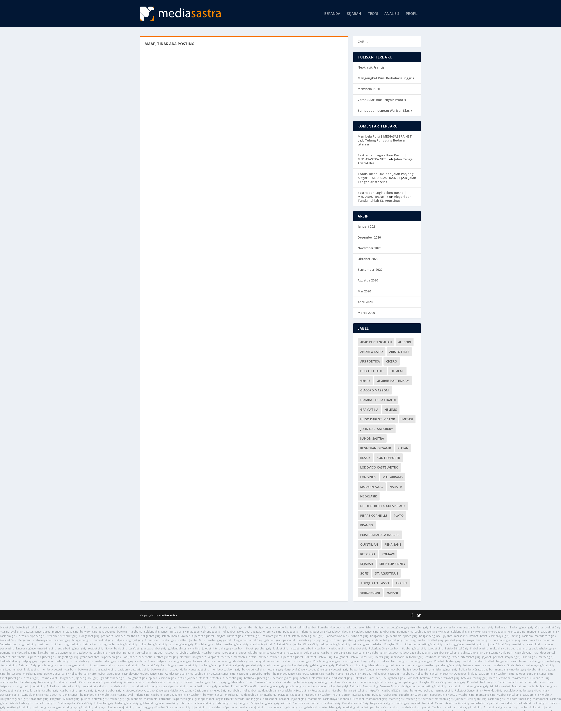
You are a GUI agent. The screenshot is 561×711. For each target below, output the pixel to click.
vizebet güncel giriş (509, 695)
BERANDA (332, 14)
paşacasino (7, 648)
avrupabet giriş (408, 682)
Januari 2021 (367, 226)
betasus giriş (31, 678)
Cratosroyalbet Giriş (547, 627)
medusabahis (466, 627)
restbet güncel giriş (397, 627)
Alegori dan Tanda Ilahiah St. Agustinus (385, 199)
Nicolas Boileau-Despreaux (382, 506)
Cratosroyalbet (483, 669)
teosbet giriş (9, 665)
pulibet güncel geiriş (231, 665)
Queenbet (460, 674)
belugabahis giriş (394, 678)
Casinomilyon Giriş (337, 636)
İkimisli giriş (529, 657)
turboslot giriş (359, 636)
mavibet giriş (518, 669)
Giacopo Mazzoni (374, 390)
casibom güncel (272, 636)
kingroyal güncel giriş (80, 707)
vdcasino (187, 690)
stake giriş (72, 631)
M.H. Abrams (392, 477)
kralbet (185, 636)
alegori (404, 342)
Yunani (392, 593)
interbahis (270, 695)
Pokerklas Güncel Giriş (368, 678)
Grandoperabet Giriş (355, 703)
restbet (451, 627)
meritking (235, 627)
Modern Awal (371, 487)
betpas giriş (7, 686)
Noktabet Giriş (321, 678)
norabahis (234, 690)
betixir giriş (382, 657)
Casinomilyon (350, 682)
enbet (242, 652)
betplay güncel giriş (470, 707)
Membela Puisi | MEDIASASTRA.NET (385, 136)
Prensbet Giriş (516, 631)
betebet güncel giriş (12, 690)
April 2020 (365, 302)
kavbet (335, 627)
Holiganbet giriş (89, 636)
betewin (184, 627)
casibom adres (531, 640)
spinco (549, 644)
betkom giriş (488, 682)
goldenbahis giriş (461, 631)
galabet (269, 640)
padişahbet (270, 699)
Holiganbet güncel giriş (14, 699)
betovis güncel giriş (28, 627)
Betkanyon (501, 627)
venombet (273, 661)
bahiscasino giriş (471, 652)
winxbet (444, 631)
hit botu (93, 665)
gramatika (369, 409)
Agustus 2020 (368, 280)
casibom (527, 636)
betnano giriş (182, 707)
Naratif (395, 487)
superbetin (18, 657)
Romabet (412, 678)
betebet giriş (168, 640)
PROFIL (411, 14)
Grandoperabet (343, 640)
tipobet (366, 674)
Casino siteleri (444, 703)
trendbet (53, 636)
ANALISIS (391, 14)
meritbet (248, 627)
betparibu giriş (140, 669)
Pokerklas (53, 686)
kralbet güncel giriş (272, 686)
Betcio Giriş (177, 631)
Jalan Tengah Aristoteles (387, 180)
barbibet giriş (63, 661)
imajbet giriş (438, 627)
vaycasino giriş (276, 652)
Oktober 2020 (368, 259)
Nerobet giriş (497, 631)
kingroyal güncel (26, 648)
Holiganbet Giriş (79, 674)
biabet (175, 690)
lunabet (17, 669)
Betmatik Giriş (27, 665)
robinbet (56, 644)
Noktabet (243, 631)
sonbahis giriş (342, 652)
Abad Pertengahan (376, 342)
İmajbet (260, 661)
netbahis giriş (275, 669)
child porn (507, 652)
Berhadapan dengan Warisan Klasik (385, 110)
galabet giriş (293, 707)
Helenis (391, 409)
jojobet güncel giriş (151, 674)
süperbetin (307, 648)
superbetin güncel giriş (428, 644)
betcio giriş (45, 682)
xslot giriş (211, 686)
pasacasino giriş (106, 669)
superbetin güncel (203, 636)
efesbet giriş (390, 707)
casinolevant (523, 652)
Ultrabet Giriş (256, 652)
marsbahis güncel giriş (423, 631)
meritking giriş (475, 644)
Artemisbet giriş (134, 682)
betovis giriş (198, 627)
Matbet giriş (396, 699)
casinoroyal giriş (11, 631)
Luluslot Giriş (77, 682)
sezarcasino (482, 665)
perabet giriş (453, 640)
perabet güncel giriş (115, 627)
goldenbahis (393, 636)
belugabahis (201, 661)
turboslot (195, 652)
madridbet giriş (103, 640)
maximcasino (520, 678)
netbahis (215, 678)
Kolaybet (472, 682)
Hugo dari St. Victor (377, 419)
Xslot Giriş (220, 690)
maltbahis (133, 636)
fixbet (218, 644)
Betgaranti (24, 640)
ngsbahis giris (311, 707)
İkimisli (423, 669)
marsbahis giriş (217, 627)
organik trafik (224, 699)
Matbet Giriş (317, 631)
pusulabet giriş (47, 665)
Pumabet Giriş (150, 665)
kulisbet (535, 707)
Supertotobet (8, 644)
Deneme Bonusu (390, 686)
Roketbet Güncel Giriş (468, 690)
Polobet (439, 661)
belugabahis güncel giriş (335, 644)
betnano (522, 648)
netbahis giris (415, 665)
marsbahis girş (98, 652)
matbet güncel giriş (236, 644)
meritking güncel (454, 644)
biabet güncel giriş (366, 631)
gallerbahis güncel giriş (122, 644)
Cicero (391, 361)
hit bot (408, 644)
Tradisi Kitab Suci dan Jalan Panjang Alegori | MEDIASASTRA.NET (386, 176)
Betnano (402, 631)
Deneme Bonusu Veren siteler (273, 682)
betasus (23, 636)
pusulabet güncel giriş (445, 652)
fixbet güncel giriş (11, 678)
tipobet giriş (38, 636)
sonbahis (528, 686)
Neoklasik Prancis (371, 67)
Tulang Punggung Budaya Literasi (381, 142)
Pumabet (323, 627)
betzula (356, 644)
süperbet (362, 707)
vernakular (370, 593)
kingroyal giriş (134, 640)
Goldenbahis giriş (116, 648)
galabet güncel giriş (322, 665)
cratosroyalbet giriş (127, 665)
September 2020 (370, 269)
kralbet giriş (435, 640)
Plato (399, 515)
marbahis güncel (68, 695)
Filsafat (397, 371)
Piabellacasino (479, 648)
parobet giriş (263, 648)
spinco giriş (274, 631)
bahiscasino (491, 652)
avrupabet (113, 674)
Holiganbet (341, 657)
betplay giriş (29, 661)
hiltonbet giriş (414, 657)
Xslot (287, 636)
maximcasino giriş (275, 665)
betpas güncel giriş (476, 686)
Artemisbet (152, 640)
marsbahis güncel (261, 644)
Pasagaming (370, 686)
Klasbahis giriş (306, 640)
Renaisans (392, 544)
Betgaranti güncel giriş (137, 652)
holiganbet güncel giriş (153, 644)
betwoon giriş (88, 631)
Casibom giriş (203, 690)
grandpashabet (285, 640)
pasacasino (258, 631)
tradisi (401, 583)
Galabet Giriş (377, 652)
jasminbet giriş (444, 690)
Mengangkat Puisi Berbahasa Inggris (386, 78)
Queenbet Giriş (539, 678)
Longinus (368, 477)
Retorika (367, 554)
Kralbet (61, 627)
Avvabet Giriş (8, 640)
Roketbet (310, 657)
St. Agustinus (386, 573)
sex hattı (467, 661)
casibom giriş (549, 631)
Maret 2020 (366, 313)
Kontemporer (388, 458)
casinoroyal (125, 695)
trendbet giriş (419, 627)
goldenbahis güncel (289, 627)
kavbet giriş (483, 640)
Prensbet (358, 699)
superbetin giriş (78, 627)
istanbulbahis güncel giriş (307, 636)
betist (483, 636)
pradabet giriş (113, 682)
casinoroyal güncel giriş (539, 665)
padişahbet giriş (420, 652)
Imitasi (407, 419)
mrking (304, 631)
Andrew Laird (371, 352)
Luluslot (358, 665)
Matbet (184, 669)
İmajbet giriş (258, 707)
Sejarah (366, 564)
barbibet (427, 703)
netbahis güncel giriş (285, 678)
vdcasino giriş (302, 661)
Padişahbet (130, 657)
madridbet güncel (544, 652)
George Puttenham (393, 380)
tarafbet (134, 648)
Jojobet (159, 627)
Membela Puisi (369, 89)
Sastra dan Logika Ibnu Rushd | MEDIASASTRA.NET (382, 157)
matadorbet (349, 627)
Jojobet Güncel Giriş (305, 644)
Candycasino (301, 703)
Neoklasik (368, 496)
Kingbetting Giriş (68, 657)
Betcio (149, 627)
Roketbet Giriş (282, 644)
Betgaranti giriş (9, 695)
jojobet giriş (387, 631)
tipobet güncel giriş (414, 648)
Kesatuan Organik (375, 448)
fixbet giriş (347, 631)
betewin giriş (485, 627)
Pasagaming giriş (313, 674)
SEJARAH (354, 14)
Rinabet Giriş (107, 631)
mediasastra (168, 615)
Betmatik (355, 686)
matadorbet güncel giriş (387, 640)
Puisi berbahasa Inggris (379, 535)
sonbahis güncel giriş (540, 674)
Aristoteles (399, 352)
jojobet (447, 636)
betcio (253, 657)
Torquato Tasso (374, 583)
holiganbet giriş (265, 627)
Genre (365, 380)
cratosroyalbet (42, 640)
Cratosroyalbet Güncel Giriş (75, 703)
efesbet (203, 678)
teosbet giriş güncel (219, 640)
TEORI (373, 14)
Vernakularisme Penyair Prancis (382, 100)
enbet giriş (213, 631)
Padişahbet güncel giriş (264, 703)
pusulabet (510, 690)
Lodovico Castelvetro (379, 467)
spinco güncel (350, 661)
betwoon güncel (213, 695)
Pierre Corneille (373, 515)
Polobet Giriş (163, 707)
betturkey (416, 690)
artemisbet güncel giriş (443, 669)
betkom (425, 678)
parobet (50, 695)
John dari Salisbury (376, 429)
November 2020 (369, 248)
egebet (415, 703)
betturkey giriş (27, 652)
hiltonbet (95, 627)
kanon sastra (372, 438)
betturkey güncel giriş (257, 678)
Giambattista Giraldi (378, 400)
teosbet (244, 707)
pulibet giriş (290, 631)
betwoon (548, 640)
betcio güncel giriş (253, 669)
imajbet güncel (195, 631)
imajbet (379, 627)
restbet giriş (95, 648)
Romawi (388, 554)
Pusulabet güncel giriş (326, 661)
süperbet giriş (438, 695)
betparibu (356, 669)
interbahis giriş (222, 648)
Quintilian (369, 544)
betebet (82, 652)
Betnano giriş (8, 652)
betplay (512, 707)
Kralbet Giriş (344, 665)
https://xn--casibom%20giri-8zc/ (388, 690)
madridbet (136, 686)
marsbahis (136, 627)
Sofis (364, 573)
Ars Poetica (370, 361)
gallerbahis (33, 690)
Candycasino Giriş (176, 674)
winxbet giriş (235, 636)
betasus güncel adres (37, 631)
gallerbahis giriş (303, 682)
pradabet (107, 636)
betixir (182, 678)
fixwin (151, 661)
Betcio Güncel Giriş (456, 648)
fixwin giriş (480, 631)
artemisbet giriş (470, 657)
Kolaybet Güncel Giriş (432, 682)
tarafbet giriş (50, 690)
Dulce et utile (372, 371)
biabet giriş (7, 627)
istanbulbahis (170, 636)
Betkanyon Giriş (476, 699)
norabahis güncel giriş (506, 640)
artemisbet (48, 627)
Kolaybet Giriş (393, 644)
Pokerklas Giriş (378, 648)
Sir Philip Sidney (392, 564)
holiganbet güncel (430, 636)
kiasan (403, 448)
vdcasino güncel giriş (156, 690)
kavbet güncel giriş (521, 627)
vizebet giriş (466, 695)
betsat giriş (14, 674)
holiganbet (309, 627)
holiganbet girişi (338, 686)
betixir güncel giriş (355, 690)
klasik (365, 458)
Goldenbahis (515, 665)
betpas (119, 640)
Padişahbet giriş (10, 661)
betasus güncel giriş (223, 674)
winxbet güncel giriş (181, 644)
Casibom (437, 707)
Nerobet (185, 657)
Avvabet (396, 669)
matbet (421, 640)
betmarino (89, 644)
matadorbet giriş (545, 636)
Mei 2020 (364, 291)
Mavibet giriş (71, 699)
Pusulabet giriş (204, 644)
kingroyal (171, 627)
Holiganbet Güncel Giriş (247, 640)
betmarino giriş (70, 686)
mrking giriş (480, 678)
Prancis (366, 525)
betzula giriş (168, 665)
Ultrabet (509, 648)
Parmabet (165, 699)
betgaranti (502, 661)
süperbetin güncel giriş (500, 703)
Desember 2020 (369, 237)
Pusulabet (115, 652)
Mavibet (283, 695)
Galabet (120, 636)
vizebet (478, 661)
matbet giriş (546, 657)
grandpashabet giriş (153, 648)
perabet (498, 657)
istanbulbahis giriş (32, 695)
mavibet (224, 686)
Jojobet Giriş (197, 640)
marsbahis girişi (83, 661)
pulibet (428, 690)
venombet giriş (187, 665)
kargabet (333, 631)
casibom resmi (330, 695)
